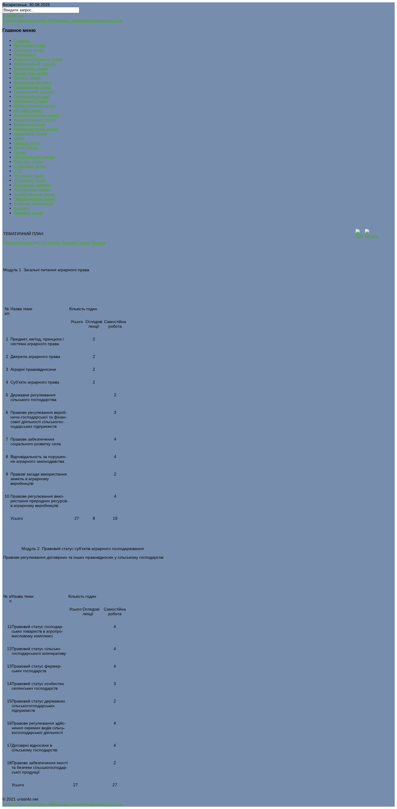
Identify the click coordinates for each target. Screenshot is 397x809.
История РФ (42, 20)
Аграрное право (19, 242)
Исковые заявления (73, 20)
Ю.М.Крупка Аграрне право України (71, 242)
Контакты (100, 20)
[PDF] (359, 236)
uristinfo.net (13, 15)
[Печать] (371, 236)
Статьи (115, 20)
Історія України (17, 20)
